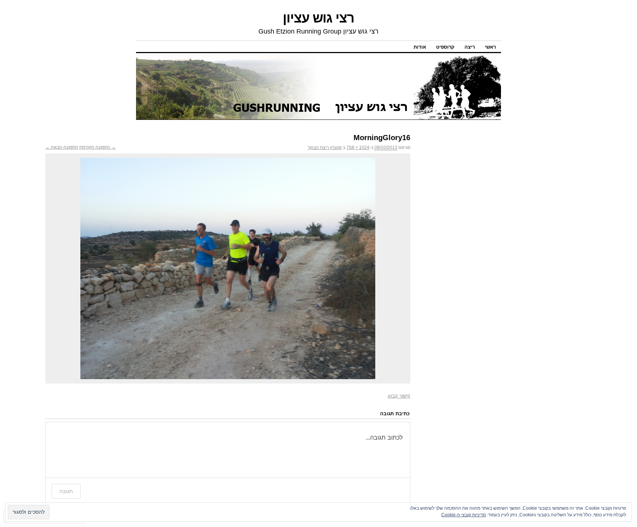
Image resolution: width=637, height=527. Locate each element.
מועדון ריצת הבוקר (324, 147)
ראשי (490, 47)
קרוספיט (445, 47)
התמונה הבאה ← (61, 147)
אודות (420, 47)
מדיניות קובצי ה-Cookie (463, 514)
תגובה (66, 491)
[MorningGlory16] (228, 268)
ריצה (469, 47)
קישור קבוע (399, 396)
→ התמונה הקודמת (97, 147)
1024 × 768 (358, 147)
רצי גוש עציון (318, 17)
